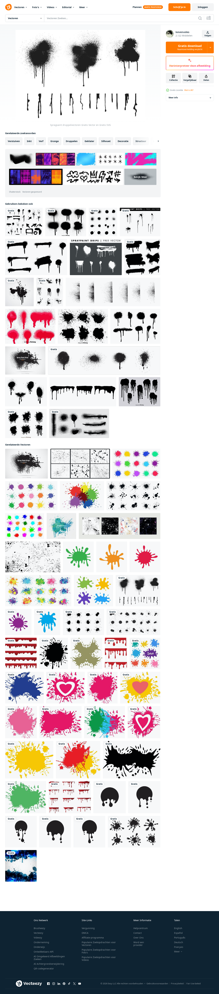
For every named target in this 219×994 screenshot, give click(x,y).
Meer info (173, 97)
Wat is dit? (188, 90)
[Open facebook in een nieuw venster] (48, 983)
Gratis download (189, 47)
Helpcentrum (140, 928)
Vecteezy (38, 932)
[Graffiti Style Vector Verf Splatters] (83, 326)
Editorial (66, 7)
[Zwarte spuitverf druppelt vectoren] (139, 391)
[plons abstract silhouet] (53, 653)
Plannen (137, 7)
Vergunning (88, 928)
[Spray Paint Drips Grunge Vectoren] (26, 391)
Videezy (38, 937)
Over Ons (138, 937)
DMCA (85, 932)
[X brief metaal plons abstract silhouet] (86, 653)
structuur (141, 141)
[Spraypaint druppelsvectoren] (135, 326)
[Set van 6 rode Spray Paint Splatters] (30, 326)
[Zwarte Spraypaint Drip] (26, 423)
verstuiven (14, 141)
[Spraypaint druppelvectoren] (138, 590)
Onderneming (41, 942)
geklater (89, 141)
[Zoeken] (200, 18)
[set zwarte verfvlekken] (104, 360)
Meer (82, 7)
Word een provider (138, 944)
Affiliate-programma (93, 937)
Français (178, 946)
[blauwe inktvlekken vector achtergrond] (21, 866)
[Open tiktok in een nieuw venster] (69, 983)
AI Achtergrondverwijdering (49, 963)
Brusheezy (39, 928)
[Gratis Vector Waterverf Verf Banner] (61, 526)
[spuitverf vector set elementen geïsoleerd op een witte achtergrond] (49, 292)
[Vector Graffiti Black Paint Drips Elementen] (65, 222)
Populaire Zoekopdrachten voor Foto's (99, 951)
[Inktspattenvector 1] (19, 292)
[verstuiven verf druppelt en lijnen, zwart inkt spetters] (79, 423)
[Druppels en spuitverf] (24, 222)
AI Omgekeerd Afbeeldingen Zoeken (49, 958)
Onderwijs (39, 946)
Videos (50, 7)
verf (41, 141)
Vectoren (19, 7)
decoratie (123, 141)
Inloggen (203, 7)
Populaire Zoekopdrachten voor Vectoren (99, 944)
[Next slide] (155, 141)
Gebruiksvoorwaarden (157, 983)
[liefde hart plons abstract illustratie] (65, 687)
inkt (29, 141)
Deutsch (178, 942)
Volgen (207, 35)
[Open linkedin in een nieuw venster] (59, 983)
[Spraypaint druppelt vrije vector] (140, 222)
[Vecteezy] (8, 7)
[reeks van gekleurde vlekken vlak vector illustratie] (145, 653)
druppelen (71, 141)
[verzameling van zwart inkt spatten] (134, 831)
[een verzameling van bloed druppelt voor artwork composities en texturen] (21, 653)
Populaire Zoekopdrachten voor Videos (99, 958)
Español (178, 932)
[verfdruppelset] (82, 391)
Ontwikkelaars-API (43, 951)
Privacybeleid (177, 983)
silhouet (106, 141)
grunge (54, 141)
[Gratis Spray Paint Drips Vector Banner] (25, 360)
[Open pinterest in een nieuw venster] (64, 983)
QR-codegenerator (44, 968)
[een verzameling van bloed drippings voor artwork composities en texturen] (70, 797)
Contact (137, 932)
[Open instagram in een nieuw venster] (53, 983)
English (178, 928)
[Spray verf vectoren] (103, 222)
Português (179, 937)
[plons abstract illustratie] (24, 687)
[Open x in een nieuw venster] (74, 983)
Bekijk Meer (140, 176)
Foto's (35, 7)
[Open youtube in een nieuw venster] (79, 983)
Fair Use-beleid (193, 983)
